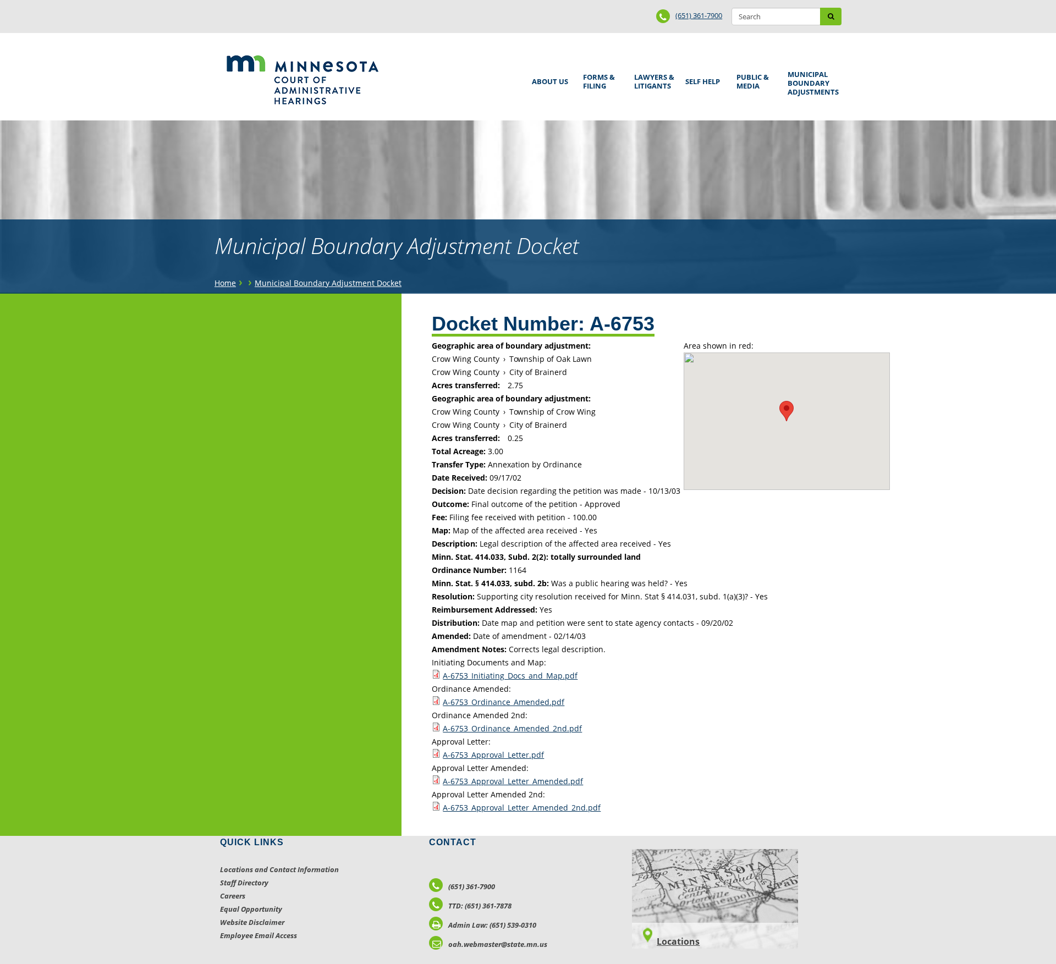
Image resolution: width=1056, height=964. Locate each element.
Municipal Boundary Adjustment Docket (328, 283)
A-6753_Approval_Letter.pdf (493, 755)
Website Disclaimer (252, 922)
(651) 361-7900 (698, 15)
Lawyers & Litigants (652, 80)
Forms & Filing (597, 80)
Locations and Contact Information (279, 869)
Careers (232, 896)
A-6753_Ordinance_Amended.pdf (503, 702)
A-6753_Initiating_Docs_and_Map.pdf (510, 675)
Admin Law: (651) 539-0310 (492, 925)
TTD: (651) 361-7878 (480, 906)
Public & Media (751, 80)
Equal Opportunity (251, 909)
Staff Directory (244, 883)
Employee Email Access (258, 935)
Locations (678, 941)
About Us (548, 77)
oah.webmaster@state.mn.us (497, 944)
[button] (786, 411)
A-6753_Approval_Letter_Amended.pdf (513, 781)
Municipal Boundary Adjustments (811, 83)
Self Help (700, 77)
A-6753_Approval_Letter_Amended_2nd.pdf (522, 807)
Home (225, 283)
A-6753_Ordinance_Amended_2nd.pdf (512, 728)
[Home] (302, 79)
